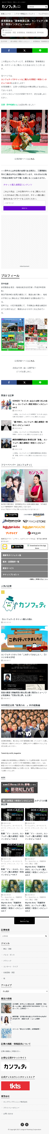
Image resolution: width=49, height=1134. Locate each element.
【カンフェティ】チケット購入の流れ (16, 619)
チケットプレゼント (11, 574)
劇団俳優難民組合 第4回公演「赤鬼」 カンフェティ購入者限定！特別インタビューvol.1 (30, 442)
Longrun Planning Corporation (30, 1129)
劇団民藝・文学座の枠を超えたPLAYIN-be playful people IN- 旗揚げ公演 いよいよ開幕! (29, 1017)
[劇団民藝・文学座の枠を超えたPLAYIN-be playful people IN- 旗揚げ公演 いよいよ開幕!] (6, 1020)
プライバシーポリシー (11, 1108)
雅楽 (4, 35)
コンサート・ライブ (10, 966)
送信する (24, 208)
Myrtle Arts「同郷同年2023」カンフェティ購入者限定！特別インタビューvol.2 (36, 906)
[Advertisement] (24, 239)
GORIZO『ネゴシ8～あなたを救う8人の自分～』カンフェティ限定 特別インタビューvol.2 (30, 404)
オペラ (3, 828)
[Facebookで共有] (9, 50)
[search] (46, 6)
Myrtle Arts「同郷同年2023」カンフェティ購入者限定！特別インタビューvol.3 (36, 871)
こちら (32, 159)
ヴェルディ (7, 825)
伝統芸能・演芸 (10, 32)
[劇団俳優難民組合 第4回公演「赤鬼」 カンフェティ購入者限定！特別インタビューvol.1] (6, 443)
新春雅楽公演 (31, 32)
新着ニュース (6, 14)
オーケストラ (17, 825)
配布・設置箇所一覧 (11, 561)
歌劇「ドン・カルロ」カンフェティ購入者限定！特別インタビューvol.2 (12, 836)
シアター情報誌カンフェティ (24, 14)
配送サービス (8, 568)
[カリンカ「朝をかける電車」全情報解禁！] (6, 1033)
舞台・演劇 (33, 863)
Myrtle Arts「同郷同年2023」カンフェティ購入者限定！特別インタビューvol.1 (12, 906)
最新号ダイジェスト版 (12, 555)
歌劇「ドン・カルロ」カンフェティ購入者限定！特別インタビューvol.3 (36, 836)
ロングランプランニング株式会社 (15, 1102)
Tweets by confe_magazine (11, 753)
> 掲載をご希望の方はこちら (38, 579)
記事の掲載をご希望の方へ (10, 1051)
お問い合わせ (8, 1114)
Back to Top (24, 921)
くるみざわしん (32, 861)
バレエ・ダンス (9, 955)
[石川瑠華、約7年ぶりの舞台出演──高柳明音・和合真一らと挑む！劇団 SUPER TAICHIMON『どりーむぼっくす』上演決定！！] (6, 1008)
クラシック (11, 828)
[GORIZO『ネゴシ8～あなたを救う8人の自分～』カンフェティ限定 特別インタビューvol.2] (6, 404)
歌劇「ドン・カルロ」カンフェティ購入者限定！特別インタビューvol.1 (12, 872)
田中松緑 (40, 32)
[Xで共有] (24, 50)
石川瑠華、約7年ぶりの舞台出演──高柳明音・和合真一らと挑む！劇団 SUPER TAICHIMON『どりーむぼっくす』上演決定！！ (30, 1006)
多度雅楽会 (21, 32)
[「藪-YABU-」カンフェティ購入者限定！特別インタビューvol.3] (6, 425)
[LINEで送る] (40, 50)
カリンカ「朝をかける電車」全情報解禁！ (27, 1029)
